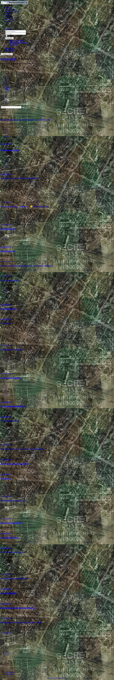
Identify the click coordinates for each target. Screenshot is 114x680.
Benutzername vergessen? (19, 42)
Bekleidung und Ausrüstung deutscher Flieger (22, 622)
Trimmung (6, 478)
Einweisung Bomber (10, 280)
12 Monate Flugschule (11, 378)
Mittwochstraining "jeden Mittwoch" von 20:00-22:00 (25, 120)
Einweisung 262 (8, 251)
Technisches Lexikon (10, 150)
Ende (7, 89)
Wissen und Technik (12, 11)
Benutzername (31, 31)
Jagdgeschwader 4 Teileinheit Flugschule (19, 178)
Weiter (7, 87)
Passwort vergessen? (17, 40)
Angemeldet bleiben (15, 36)
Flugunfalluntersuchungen (13, 500)
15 (6, 394)
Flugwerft (8, 13)
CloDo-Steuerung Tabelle (12, 552)
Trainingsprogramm (10, 421)
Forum (7, 15)
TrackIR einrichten (9, 537)
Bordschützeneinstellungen (13, 406)
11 (6, 194)
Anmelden (9, 38)
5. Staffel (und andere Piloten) (14, 578)
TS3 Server (9, 17)
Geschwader (9, 19)
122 (6, 136)
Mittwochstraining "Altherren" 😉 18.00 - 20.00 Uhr (25, 206)
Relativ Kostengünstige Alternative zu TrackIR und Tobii (27, 265)
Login (7, 21)
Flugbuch (8, 7)
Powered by (51, 678)
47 (6, 366)
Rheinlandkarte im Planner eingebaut (18, 608)
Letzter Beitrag (6, 144)
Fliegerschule (8, 58)
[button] (9, 29)
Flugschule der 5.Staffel (11, 349)
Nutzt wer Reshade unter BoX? (15, 463)
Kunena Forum (61, 678)
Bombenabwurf (8, 229)
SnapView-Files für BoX (12, 523)
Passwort (29, 33)
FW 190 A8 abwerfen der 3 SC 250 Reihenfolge (22, 449)
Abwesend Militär (9, 593)
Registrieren (14, 44)
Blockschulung (10, 9)
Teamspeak (6, 323)
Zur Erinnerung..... (9, 308)
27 (6, 166)
